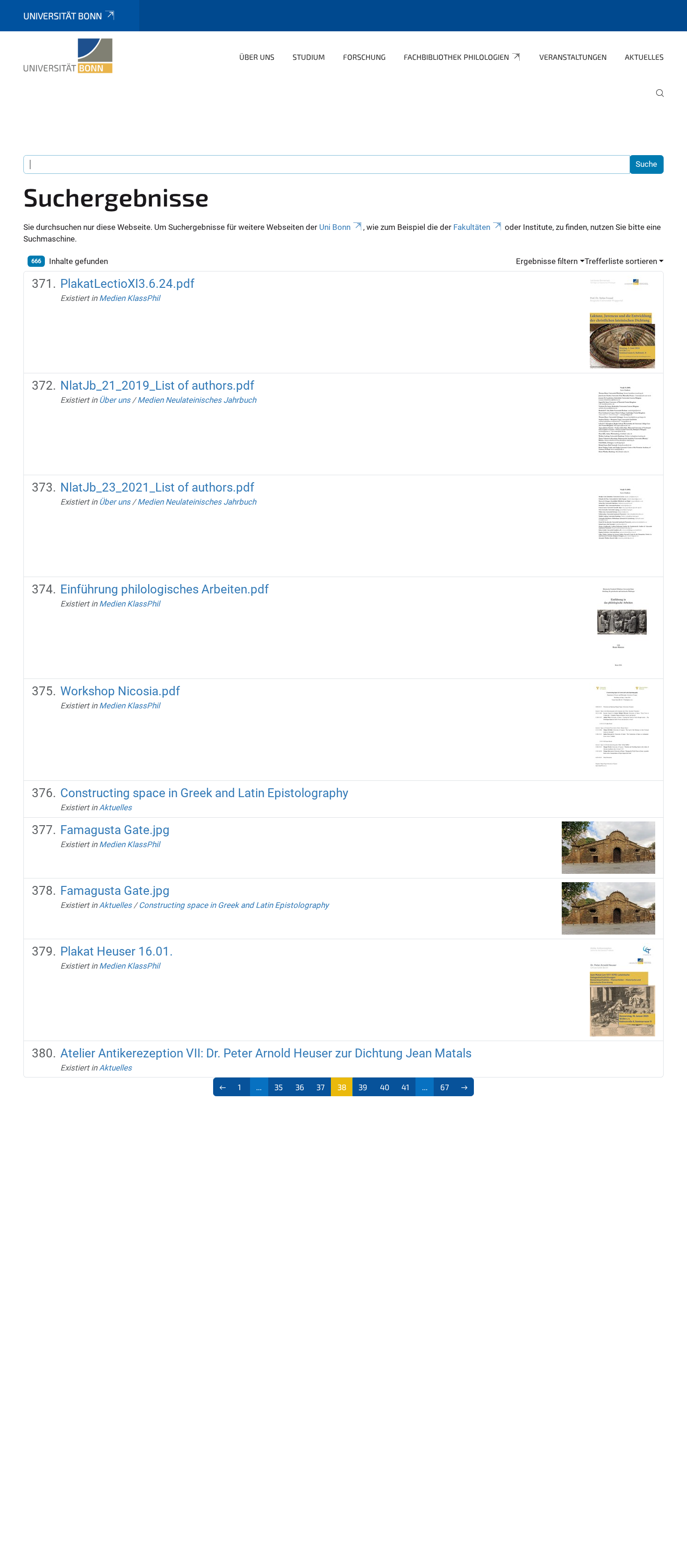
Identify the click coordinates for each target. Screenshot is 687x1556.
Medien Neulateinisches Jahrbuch (196, 400)
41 (405, 1087)
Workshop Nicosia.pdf (120, 691)
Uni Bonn (335, 227)
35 (278, 1087)
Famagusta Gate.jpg (115, 830)
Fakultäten (471, 227)
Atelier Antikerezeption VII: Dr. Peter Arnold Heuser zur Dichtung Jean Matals (266, 1053)
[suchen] (656, 99)
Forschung (364, 56)
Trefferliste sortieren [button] (621, 261)
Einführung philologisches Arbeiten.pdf (164, 589)
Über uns (256, 56)
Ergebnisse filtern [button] (547, 261)
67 (444, 1087)
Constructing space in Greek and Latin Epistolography (204, 793)
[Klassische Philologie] (68, 56)
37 (320, 1087)
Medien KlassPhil (129, 298)
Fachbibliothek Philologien (456, 56)
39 (362, 1087)
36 (299, 1087)
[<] (222, 1087)
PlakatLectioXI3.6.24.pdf (127, 284)
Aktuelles (644, 56)
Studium (309, 56)
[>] (464, 1087)
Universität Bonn (62, 15)
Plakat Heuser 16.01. (116, 951)
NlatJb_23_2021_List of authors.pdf (157, 487)
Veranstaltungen (573, 56)
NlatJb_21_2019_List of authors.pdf (157, 385)
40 (384, 1087)
